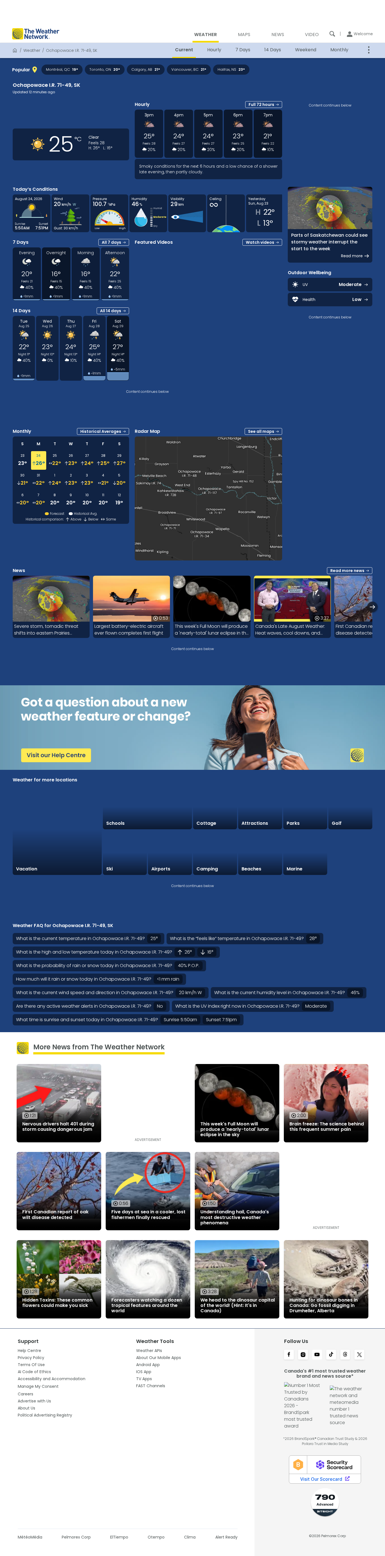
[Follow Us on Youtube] (317, 1355)
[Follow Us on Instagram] (303, 1355)
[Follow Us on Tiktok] (331, 1355)
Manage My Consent (38, 1386)
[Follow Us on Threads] (345, 1355)
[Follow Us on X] (359, 1355)
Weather (31, 50)
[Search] (332, 34)
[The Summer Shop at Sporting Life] (350, 852)
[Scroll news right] (372, 607)
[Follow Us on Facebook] (289, 1355)
